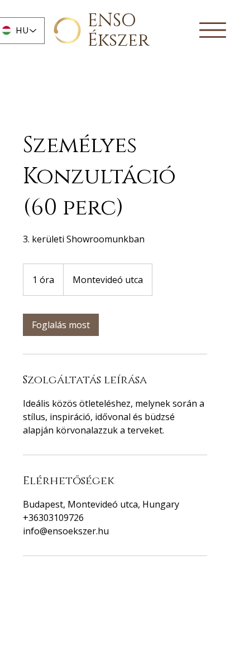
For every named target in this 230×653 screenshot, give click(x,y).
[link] (61, 325)
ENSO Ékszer (118, 30)
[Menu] (212, 29)
